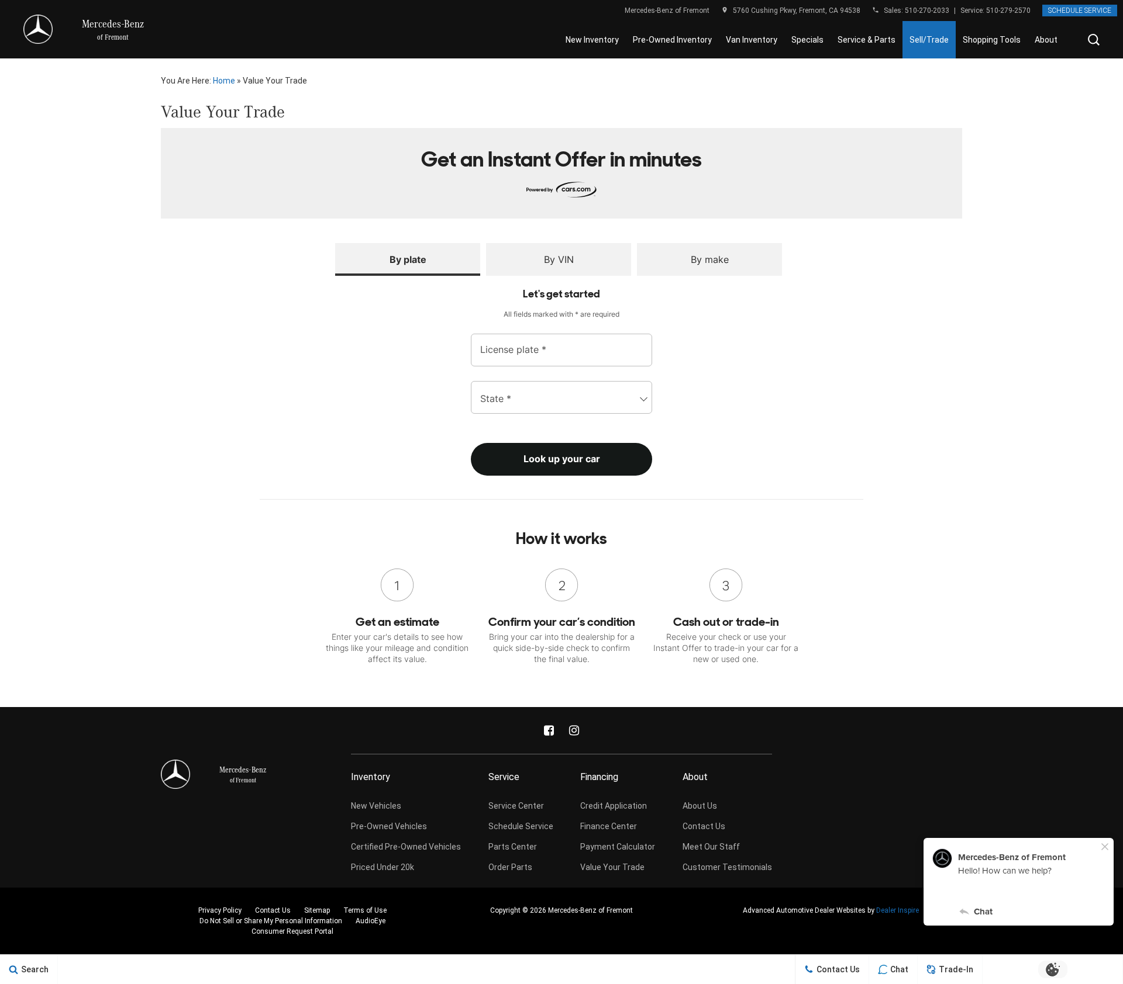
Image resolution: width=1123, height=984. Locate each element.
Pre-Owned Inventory (672, 39)
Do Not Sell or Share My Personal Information (270, 921)
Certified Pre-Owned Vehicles (406, 846)
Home (224, 80)
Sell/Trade (929, 39)
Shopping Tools (992, 39)
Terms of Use (365, 910)
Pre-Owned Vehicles (389, 826)
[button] (1094, 40)
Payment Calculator (617, 846)
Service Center (516, 805)
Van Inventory (751, 39)
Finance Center (608, 826)
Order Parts (510, 867)
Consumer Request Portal (292, 931)
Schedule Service (1079, 10)
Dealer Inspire (897, 910)
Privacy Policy (220, 910)
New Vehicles (376, 805)
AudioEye (370, 921)
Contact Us (704, 826)
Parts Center (512, 846)
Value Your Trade (612, 867)
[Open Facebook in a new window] (549, 730)
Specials (807, 39)
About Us (700, 805)
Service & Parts (866, 39)
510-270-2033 (927, 10)
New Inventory (592, 39)
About (1046, 39)
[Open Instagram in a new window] (574, 730)
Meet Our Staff (711, 846)
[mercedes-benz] (38, 29)
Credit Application (613, 805)
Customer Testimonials (727, 867)
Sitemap (317, 910)
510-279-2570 (1008, 10)
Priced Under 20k (382, 867)
